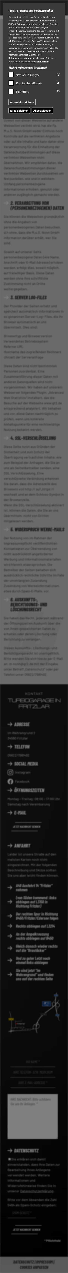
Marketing (22, 91)
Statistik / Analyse (28, 75)
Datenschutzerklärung (20, 58)
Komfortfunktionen (29, 83)
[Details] (58, 74)
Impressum (43, 61)
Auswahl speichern (22, 102)
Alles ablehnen (19, 110)
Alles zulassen (42, 110)
